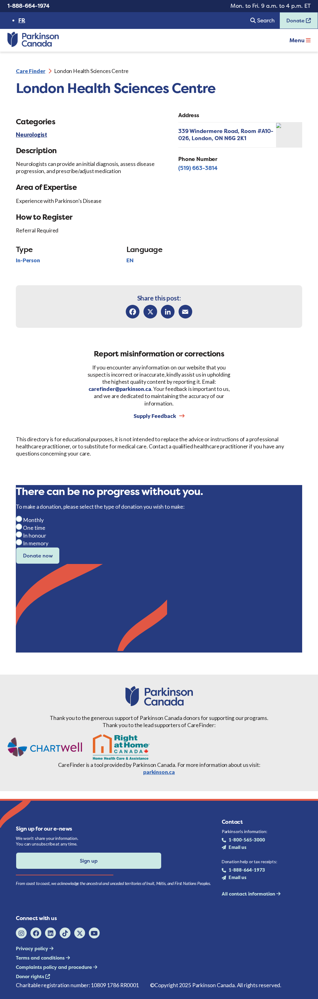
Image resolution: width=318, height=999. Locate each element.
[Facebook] (133, 311)
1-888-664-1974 (28, 6)
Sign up (89, 860)
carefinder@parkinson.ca (120, 389)
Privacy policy (32, 948)
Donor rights (30, 976)
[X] (150, 311)
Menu (297, 40)
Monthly (33, 520)
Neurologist (31, 135)
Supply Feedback (155, 416)
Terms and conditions (41, 958)
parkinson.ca (159, 772)
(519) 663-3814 (197, 168)
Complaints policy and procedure (54, 967)
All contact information (249, 894)
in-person (28, 260)
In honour (34, 535)
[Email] (185, 311)
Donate (292, 22)
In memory (35, 543)
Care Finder (30, 71)
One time (34, 528)
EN (130, 260)
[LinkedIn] (168, 311)
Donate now (38, 555)
